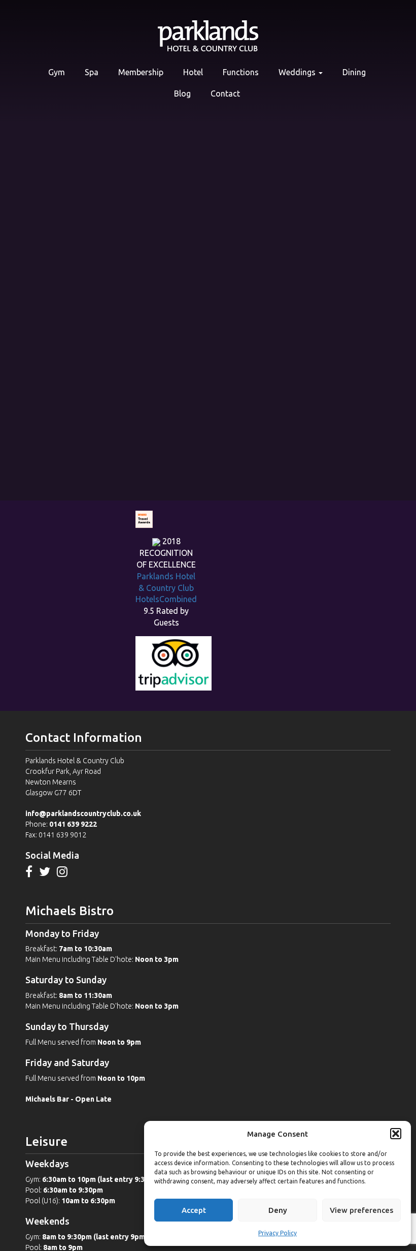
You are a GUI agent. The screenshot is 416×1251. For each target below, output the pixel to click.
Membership (140, 72)
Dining (354, 72)
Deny (277, 1210)
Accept (194, 1210)
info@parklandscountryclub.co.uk (83, 813)
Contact (225, 93)
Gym (56, 72)
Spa (91, 72)
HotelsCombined (166, 599)
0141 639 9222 (73, 824)
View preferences (361, 1210)
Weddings (298, 72)
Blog (182, 93)
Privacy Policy (277, 1233)
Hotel (193, 72)
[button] (396, 1134)
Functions (241, 72)
